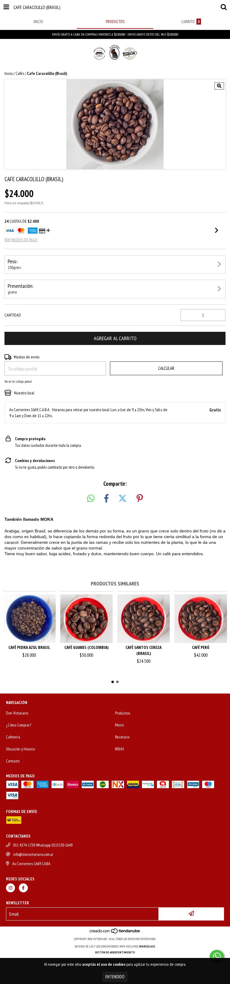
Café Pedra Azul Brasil (29, 647)
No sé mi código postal (18, 381)
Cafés (20, 73)
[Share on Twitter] (122, 499)
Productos (122, 713)
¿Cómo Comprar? (18, 725)
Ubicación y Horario (20, 749)
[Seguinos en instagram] (10, 887)
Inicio (8, 73)
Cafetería (13, 737)
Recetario (122, 737)
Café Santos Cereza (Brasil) (143, 650)
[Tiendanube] (115, 933)
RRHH (119, 749)
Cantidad (12, 315)
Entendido (115, 977)
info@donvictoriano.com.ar (33, 854)
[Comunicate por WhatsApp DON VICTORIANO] (217, 956)
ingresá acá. (147, 946)
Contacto (12, 761)
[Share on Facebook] (106, 499)
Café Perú (200, 647)
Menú (119, 725)
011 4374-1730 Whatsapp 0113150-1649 (42, 845)
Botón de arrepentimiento (115, 952)
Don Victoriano (17, 713)
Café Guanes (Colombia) (86, 647)
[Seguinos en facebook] (23, 887)
